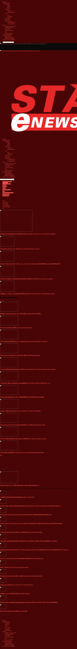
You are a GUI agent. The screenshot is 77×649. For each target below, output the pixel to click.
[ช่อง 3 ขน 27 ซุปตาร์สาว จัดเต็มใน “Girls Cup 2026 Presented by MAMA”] (9, 325)
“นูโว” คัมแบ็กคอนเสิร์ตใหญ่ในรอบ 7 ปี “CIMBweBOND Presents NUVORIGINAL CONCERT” (24, 341)
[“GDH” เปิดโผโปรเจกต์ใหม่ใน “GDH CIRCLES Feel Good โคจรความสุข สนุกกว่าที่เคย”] (9, 450)
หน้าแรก (4, 1)
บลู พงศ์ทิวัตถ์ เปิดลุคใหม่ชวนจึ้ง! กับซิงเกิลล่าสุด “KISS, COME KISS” (17, 497)
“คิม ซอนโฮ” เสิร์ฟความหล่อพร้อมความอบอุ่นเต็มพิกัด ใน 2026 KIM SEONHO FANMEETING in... (25, 383)
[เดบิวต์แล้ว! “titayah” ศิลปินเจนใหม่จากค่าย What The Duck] (3, 590)
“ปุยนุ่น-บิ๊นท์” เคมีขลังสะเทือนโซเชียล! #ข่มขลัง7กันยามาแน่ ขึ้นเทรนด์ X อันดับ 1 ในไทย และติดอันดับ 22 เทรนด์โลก (28, 541)
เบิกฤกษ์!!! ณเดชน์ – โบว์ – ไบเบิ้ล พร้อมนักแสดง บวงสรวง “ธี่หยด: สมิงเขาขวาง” (19, 485)
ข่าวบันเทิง (7, 4)
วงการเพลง (7, 19)
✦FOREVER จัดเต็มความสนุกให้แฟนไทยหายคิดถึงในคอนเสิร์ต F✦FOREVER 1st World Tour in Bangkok (26, 278)
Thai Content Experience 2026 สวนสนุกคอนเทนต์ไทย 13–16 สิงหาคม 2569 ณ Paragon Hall (22, 424)
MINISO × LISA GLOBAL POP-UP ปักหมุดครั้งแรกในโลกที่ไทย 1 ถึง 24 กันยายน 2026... (22, 558)
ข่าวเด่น (4, 188)
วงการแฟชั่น (7, 28)
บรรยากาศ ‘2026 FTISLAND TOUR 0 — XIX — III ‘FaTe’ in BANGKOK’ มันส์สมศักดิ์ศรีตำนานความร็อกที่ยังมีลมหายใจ (30, 263)
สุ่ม (3, 208)
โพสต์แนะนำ (5, 202)
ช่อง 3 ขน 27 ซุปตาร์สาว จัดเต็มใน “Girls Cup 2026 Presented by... (16, 327)
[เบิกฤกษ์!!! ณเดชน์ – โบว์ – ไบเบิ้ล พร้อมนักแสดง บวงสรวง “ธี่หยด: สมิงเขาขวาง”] (9, 482)
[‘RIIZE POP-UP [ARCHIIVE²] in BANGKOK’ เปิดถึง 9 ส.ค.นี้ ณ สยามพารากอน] (9, 352)
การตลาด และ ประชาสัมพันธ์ (8, 39)
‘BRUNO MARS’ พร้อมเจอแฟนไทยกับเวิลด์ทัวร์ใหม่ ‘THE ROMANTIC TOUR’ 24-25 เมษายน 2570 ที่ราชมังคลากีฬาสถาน (30, 506)
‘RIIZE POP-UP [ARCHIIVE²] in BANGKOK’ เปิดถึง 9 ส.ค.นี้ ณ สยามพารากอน (20, 355)
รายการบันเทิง (8, 18)
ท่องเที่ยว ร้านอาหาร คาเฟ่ (10, 26)
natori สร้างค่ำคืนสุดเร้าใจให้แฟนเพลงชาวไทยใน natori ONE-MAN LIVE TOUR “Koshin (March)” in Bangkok (28, 369)
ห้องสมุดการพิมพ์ (6, 194)
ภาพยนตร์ (7, 9)
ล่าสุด (3, 200)
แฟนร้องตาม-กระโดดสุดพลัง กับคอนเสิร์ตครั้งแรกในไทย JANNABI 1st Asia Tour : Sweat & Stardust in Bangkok (27, 234)
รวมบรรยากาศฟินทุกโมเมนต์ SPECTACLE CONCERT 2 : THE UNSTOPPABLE (20, 411)
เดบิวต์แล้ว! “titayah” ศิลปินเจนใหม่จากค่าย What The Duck (15, 593)
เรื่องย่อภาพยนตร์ (10, 12)
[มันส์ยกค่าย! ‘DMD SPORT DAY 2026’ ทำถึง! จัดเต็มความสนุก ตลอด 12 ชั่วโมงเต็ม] (9, 311)
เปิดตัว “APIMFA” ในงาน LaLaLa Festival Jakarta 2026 (14, 567)
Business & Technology (6, 34)
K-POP (8, 6)
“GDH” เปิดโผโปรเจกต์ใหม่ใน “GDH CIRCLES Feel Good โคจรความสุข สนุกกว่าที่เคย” (22, 452)
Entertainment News (6, 2)
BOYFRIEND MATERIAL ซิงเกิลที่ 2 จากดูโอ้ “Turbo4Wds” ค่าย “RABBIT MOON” (21, 576)
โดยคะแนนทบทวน (6, 206)
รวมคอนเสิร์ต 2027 (11, 22)
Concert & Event (8, 20)
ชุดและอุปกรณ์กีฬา (9, 33)
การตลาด (4, 185)
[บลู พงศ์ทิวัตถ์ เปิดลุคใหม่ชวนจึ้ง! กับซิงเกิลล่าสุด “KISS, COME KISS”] (3, 494)
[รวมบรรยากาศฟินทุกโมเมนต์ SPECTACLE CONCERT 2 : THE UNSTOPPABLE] (9, 408)
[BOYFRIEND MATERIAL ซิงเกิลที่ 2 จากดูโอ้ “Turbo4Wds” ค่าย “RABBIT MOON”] (3, 573)
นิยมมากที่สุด (5, 203)
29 (2, 455)
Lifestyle (4, 24)
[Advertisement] (22, 47)
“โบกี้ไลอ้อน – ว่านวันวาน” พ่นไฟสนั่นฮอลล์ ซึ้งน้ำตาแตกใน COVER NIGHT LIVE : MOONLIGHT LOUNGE (27, 293)
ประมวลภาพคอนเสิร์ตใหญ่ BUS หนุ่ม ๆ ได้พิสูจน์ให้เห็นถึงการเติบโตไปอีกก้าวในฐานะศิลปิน (22, 397)
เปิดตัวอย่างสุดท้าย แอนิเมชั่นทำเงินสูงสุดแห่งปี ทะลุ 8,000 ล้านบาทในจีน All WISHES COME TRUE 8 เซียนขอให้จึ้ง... (29, 602)
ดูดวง (6, 31)
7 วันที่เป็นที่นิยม (5, 205)
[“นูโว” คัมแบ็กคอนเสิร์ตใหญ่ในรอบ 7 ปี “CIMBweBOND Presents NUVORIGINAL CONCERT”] (9, 338)
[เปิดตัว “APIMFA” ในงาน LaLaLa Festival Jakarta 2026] (3, 564)
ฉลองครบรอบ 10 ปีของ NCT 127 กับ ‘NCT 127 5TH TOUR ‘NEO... (16, 584)
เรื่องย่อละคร (10, 16)
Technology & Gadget (9, 27)
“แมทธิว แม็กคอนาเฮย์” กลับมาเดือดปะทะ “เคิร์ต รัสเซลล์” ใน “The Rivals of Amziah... (21, 532)
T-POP (8, 5)
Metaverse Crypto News (9, 38)
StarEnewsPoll (5, 182)
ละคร (6, 13)
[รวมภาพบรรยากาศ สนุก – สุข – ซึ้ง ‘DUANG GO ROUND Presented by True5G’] (7, 246)
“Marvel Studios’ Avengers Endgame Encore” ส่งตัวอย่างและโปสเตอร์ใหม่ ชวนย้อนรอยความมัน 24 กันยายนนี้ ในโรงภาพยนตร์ (31, 523)
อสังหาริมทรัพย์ (8, 36)
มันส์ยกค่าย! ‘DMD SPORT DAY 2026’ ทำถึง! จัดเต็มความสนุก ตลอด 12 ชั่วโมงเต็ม (20, 313)
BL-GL (8, 7)
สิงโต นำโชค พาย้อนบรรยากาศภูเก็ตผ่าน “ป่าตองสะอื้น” (14, 611)
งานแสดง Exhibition (9, 30)
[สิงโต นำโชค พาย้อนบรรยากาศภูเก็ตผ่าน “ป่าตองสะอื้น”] (3, 608)
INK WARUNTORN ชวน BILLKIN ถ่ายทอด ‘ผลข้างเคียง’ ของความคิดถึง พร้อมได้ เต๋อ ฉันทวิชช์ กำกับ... (26, 514)
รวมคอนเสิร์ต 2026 (11, 23)
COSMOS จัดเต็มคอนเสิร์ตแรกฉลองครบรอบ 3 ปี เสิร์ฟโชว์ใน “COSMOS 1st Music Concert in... (23, 438)
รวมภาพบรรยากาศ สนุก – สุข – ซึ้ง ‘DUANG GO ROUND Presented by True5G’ (20, 248)
